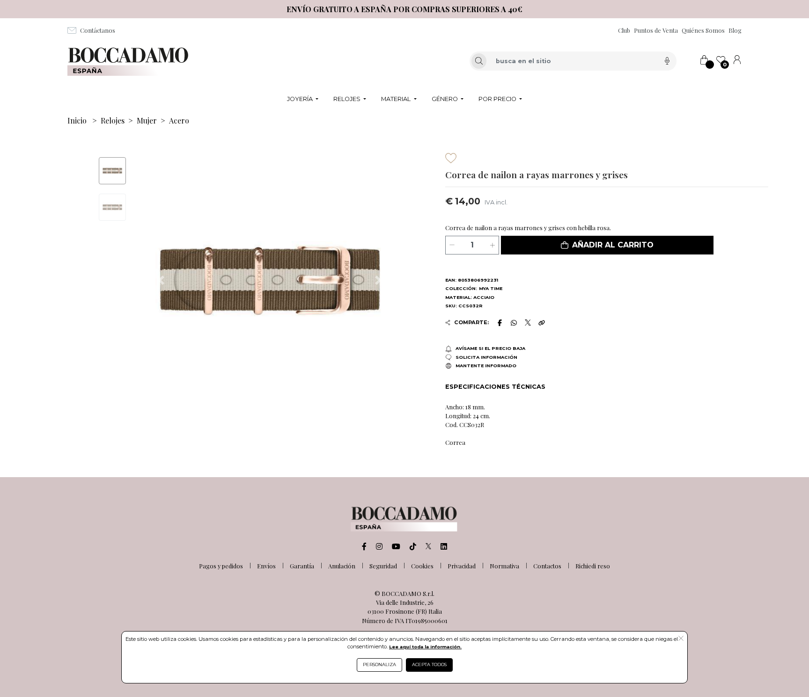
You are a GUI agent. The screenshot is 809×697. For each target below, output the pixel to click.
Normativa (504, 566)
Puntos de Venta (656, 30)
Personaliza (379, 664)
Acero (179, 120)
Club (624, 30)
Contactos (547, 566)
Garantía (302, 566)
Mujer (147, 120)
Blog (735, 30)
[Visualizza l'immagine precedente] (378, 280)
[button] (607, 245)
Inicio (77, 120)
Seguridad (383, 566)
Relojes (113, 120)
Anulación (341, 566)
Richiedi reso (592, 566)
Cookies (422, 566)
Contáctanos (97, 30)
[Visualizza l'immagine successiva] (161, 280)
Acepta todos (429, 664)
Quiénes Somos (703, 30)
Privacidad (462, 566)
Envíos (266, 566)
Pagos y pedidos (221, 566)
